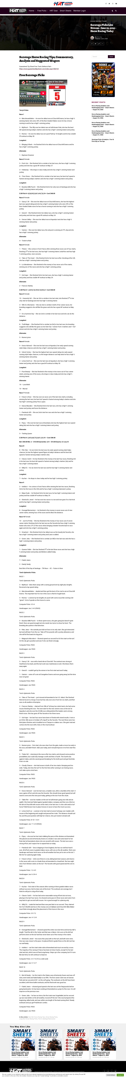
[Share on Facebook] (92, 43)
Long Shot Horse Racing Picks (28, 1019)
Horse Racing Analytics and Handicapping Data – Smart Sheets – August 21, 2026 (103, 133)
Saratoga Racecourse (49, 1019)
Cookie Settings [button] (111, 1075)
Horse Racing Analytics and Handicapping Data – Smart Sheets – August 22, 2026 (103, 124)
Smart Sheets (65, 11)
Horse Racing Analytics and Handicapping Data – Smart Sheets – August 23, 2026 (103, 116)
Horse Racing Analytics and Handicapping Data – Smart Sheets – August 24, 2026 (103, 107)
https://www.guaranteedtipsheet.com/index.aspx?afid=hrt (39, 69)
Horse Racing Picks (52, 1017)
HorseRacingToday (16, 1057)
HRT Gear (54, 11)
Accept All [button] (120, 1075)
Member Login (79, 11)
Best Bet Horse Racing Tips (36, 1017)
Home (31, 11)
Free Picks (41, 11)
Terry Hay (99, 37)
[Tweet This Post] (95, 43)
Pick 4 (40, 1019)
